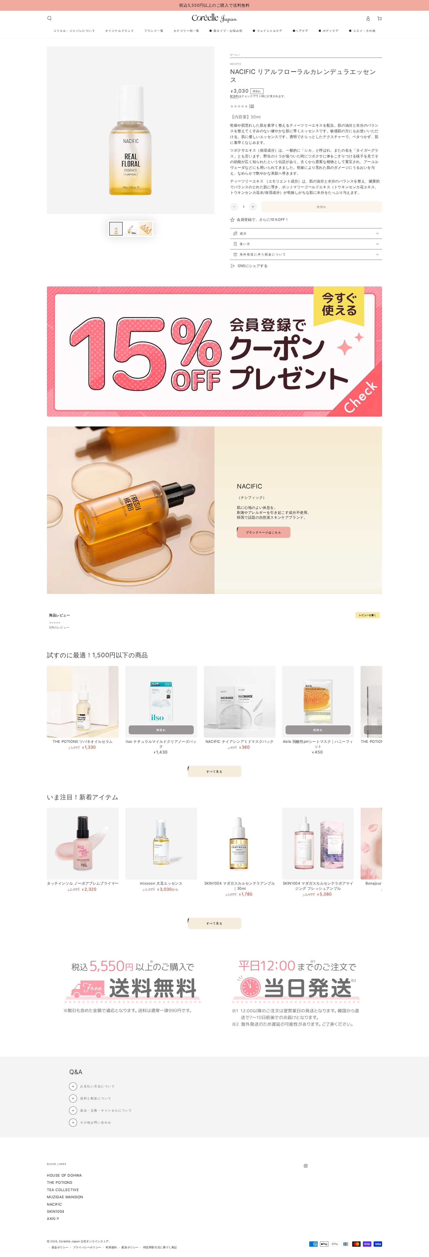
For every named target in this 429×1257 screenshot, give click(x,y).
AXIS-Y (53, 1218)
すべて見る (214, 771)
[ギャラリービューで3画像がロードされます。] (145, 229)
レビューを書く (367, 615)
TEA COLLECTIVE (63, 1190)
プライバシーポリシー (87, 1247)
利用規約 (111, 1247)
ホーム (234, 54)
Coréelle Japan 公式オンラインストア (84, 1241)
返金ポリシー (60, 1247)
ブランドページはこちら (263, 532)
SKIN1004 (55, 1211)
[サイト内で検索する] (49, 18)
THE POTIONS (59, 1182)
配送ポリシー (130, 1247)
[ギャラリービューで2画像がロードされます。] (130, 229)
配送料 (234, 96)
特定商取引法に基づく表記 (160, 1247)
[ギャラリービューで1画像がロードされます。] (116, 229)
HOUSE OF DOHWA (64, 1175)
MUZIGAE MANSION (65, 1197)
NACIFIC (235, 64)
